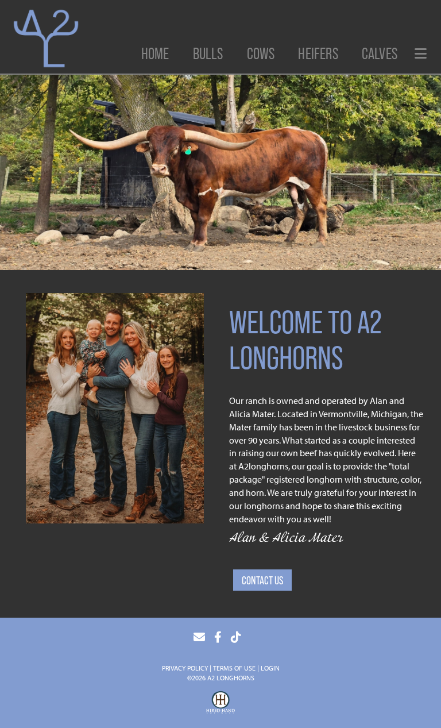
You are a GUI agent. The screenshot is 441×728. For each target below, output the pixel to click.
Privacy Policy (185, 668)
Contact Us (262, 580)
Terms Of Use (234, 668)
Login (270, 668)
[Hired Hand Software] (220, 704)
